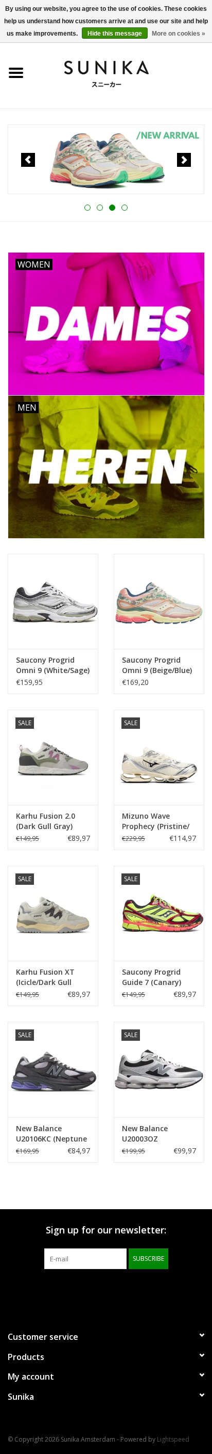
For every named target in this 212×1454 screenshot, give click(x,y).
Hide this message (114, 33)
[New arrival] (106, 159)
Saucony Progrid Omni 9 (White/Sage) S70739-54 (53, 665)
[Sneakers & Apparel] (122, 72)
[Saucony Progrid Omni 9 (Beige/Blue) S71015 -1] (159, 601)
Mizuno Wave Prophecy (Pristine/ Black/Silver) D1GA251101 (155, 821)
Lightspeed (173, 1439)
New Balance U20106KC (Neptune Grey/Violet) (51, 1133)
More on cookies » (178, 33)
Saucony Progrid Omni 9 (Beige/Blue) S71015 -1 (157, 665)
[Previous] (28, 160)
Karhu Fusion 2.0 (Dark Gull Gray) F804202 (45, 821)
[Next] (184, 160)
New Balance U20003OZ (145, 1133)
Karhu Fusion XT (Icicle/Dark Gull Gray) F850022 (45, 977)
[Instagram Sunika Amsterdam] (124, 1290)
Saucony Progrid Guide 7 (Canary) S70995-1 (151, 977)
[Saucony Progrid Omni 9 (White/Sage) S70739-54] (53, 601)
